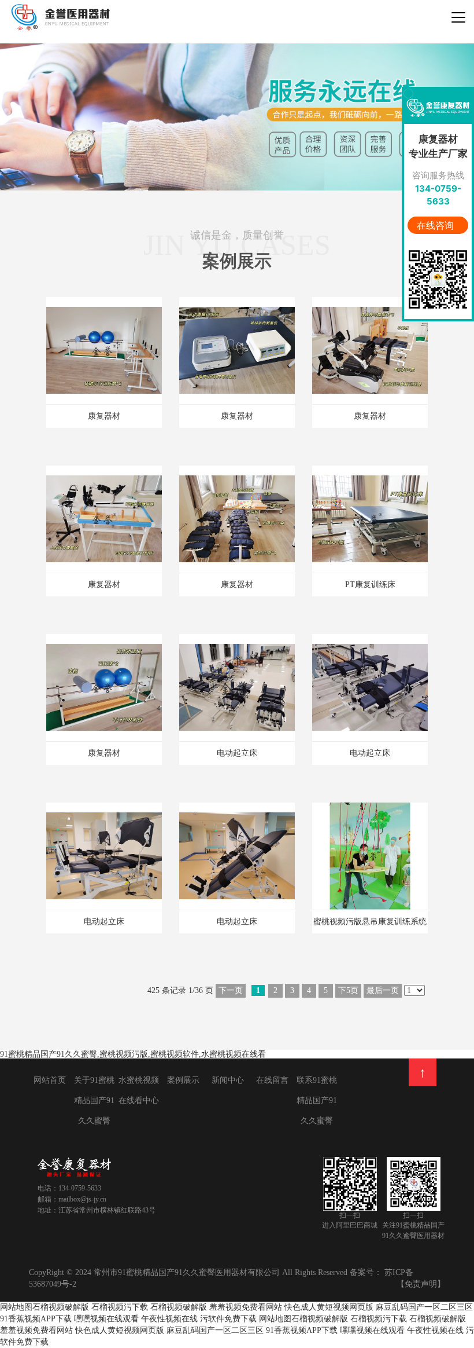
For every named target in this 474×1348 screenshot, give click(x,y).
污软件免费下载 (229, 1318)
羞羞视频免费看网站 (245, 1307)
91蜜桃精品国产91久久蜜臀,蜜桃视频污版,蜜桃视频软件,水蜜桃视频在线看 (133, 1054)
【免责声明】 (421, 1284)
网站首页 (50, 1080)
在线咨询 (437, 225)
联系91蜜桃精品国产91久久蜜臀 (317, 1100)
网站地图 (16, 1307)
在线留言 (272, 1080)
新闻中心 (228, 1080)
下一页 (231, 990)
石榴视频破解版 (60, 1307)
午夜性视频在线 (169, 1318)
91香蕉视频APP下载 (36, 1318)
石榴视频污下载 (119, 1307)
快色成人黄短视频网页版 (328, 1307)
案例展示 (183, 1080)
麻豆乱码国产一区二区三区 (424, 1307)
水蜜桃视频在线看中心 (138, 1090)
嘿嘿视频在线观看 (106, 1318)
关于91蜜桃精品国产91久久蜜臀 (94, 1100)
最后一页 (382, 990)
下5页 (348, 990)
